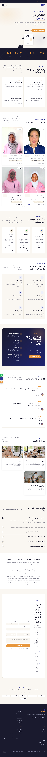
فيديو (20, 152)
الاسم (29, 621)
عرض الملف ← (27, 163)
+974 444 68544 (19, 729)
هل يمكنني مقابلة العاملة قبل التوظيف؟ (35, 532)
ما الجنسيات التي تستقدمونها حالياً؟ (36, 537)
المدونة (44, 738)
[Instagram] (5, 752)
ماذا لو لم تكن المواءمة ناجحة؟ (37, 546)
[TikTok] (3, 752)
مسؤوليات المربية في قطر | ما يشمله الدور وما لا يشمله (35, 485)
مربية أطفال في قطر (32, 695)
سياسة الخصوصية (42, 742)
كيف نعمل (27, 30)
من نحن (44, 729)
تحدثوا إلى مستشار (35, 356)
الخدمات (44, 740)
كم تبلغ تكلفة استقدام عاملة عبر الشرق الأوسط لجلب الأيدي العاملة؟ (28, 527)
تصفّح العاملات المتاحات (39, 30)
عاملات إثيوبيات (14, 695)
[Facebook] (8, 752)
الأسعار (44, 733)
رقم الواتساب (15, 621)
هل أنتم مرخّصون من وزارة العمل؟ (37, 518)
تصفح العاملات (41, 695)
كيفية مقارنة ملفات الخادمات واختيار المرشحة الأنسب (12, 460)
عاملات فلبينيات (23, 695)
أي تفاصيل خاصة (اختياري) (25, 637)
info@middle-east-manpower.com (16, 733)
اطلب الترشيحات (18, 645)
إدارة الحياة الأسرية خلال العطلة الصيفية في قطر (35, 460)
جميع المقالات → (5, 441)
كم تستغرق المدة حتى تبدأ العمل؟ (36, 541)
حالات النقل (23, 698)
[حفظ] (26, 152)
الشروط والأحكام (42, 744)
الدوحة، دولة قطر (4, 1)
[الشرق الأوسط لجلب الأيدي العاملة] (43, 5)
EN (5, 5)
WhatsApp (20, 731)
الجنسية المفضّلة (27, 626)
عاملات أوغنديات (6, 695)
